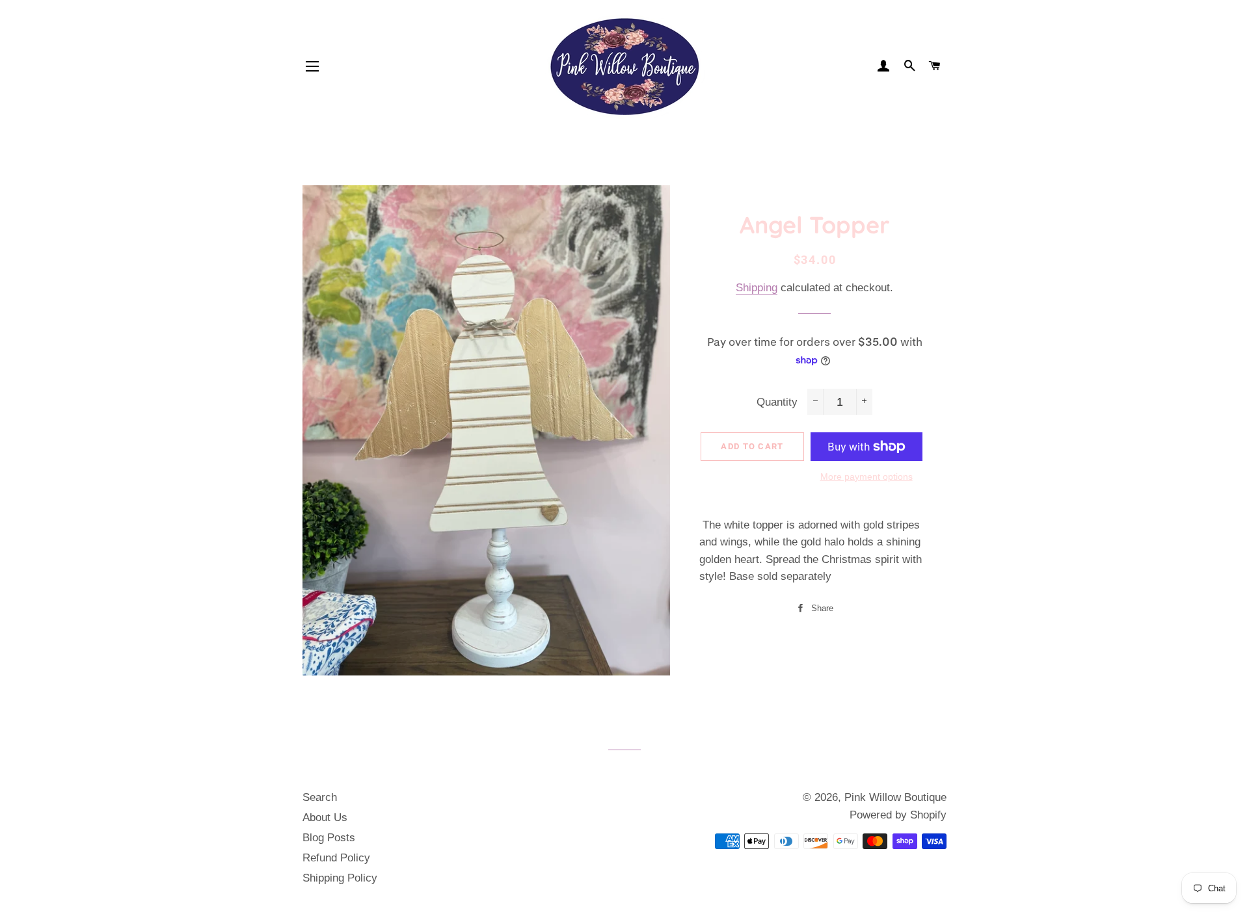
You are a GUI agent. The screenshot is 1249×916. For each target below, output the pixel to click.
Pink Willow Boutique (895, 797)
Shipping (756, 287)
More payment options (866, 476)
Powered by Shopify (898, 815)
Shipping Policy (339, 878)
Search (319, 797)
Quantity (777, 402)
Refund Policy (336, 858)
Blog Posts (328, 837)
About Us (324, 817)
